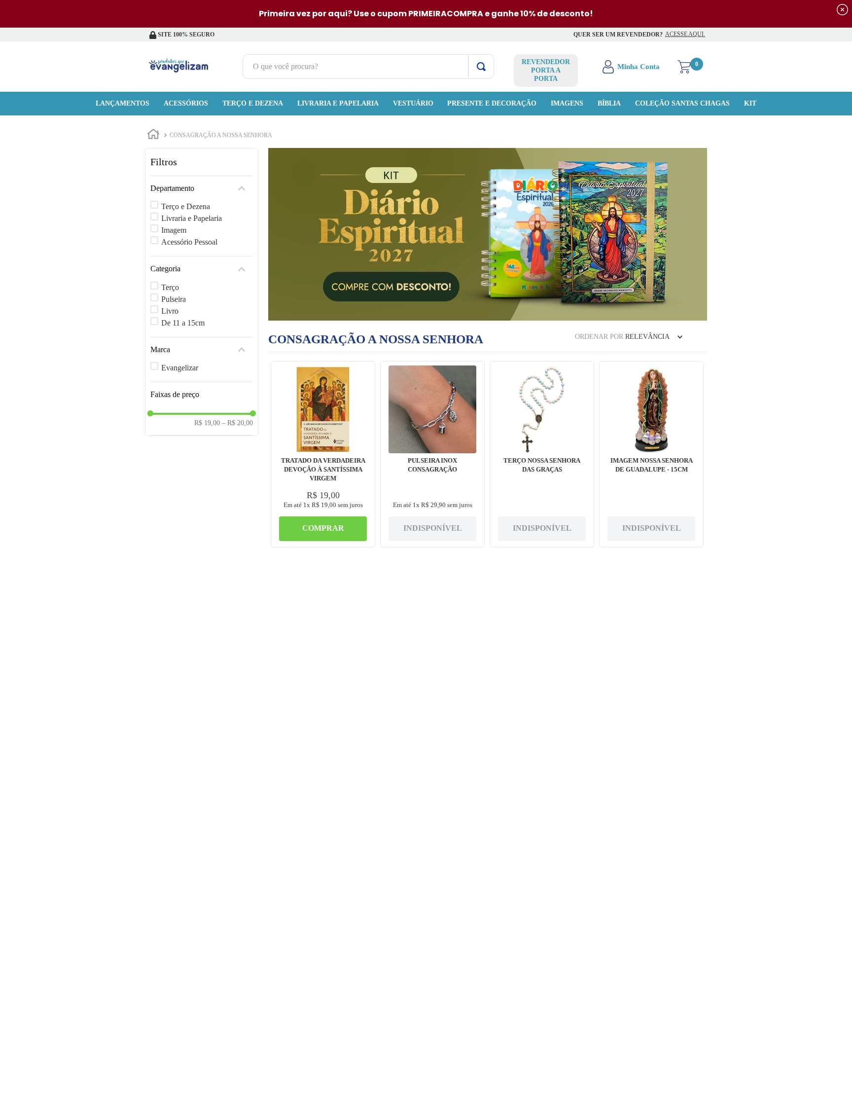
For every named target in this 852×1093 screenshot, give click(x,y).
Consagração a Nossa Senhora (221, 135)
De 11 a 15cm (183, 323)
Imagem (173, 230)
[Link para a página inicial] (153, 135)
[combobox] (368, 66)
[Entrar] (632, 66)
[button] (201, 188)
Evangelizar (179, 368)
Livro (169, 311)
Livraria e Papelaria (191, 218)
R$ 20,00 (237, 423)
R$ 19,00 (207, 423)
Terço (170, 287)
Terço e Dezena (185, 206)
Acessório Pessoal (189, 242)
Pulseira (173, 299)
